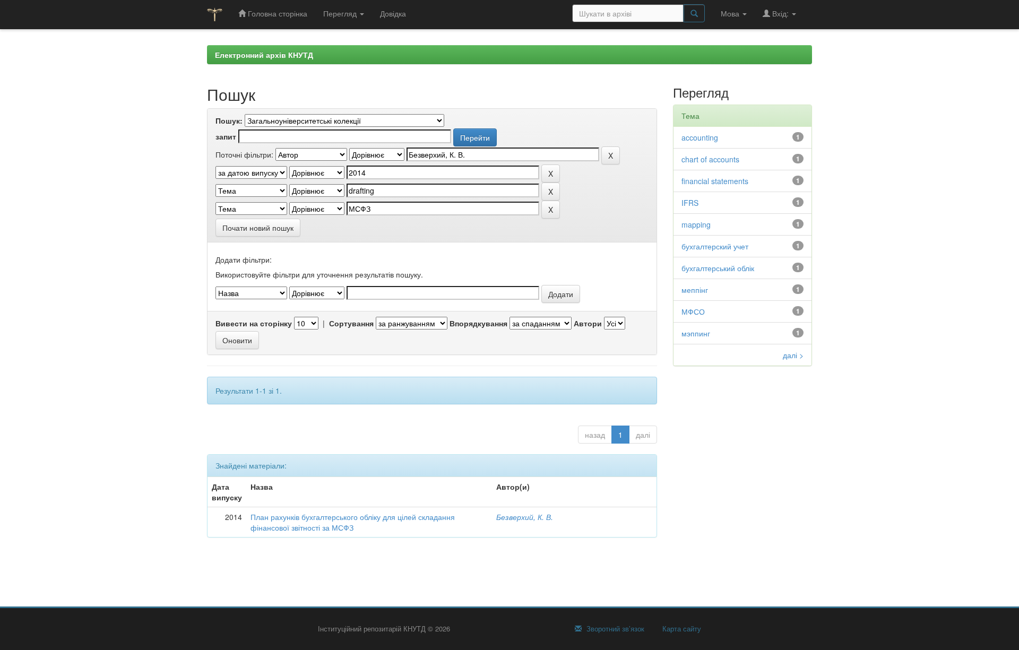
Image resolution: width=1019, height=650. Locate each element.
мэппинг (695, 333)
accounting (699, 137)
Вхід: (780, 13)
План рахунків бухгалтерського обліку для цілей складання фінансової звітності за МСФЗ (353, 522)
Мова (731, 13)
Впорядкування (478, 323)
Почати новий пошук (257, 227)
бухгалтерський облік (717, 268)
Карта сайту (680, 629)
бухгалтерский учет (714, 246)
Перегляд (341, 13)
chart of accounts (710, 159)
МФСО (693, 311)
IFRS (689, 202)
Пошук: (229, 120)
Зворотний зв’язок (614, 629)
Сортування (351, 323)
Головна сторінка (276, 13)
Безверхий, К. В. (524, 517)
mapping (696, 224)
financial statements (714, 181)
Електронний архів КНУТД (264, 54)
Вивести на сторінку (253, 323)
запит (225, 136)
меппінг (694, 289)
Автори (588, 323)
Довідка (393, 13)
